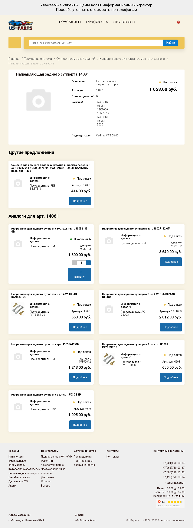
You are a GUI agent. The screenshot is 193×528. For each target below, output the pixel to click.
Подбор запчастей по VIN (56, 456)
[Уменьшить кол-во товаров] (74, 262)
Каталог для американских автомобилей (17, 460)
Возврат (46, 485)
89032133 (103, 117)
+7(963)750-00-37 (173, 467)
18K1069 (102, 109)
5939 (100, 124)
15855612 (103, 113)
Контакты (112, 456)
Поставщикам (83, 456)
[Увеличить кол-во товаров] (88, 262)
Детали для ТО (18, 481)
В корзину (79, 274)
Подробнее (80, 201)
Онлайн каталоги (19, 477)
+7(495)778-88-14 (69, 21)
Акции (12, 485)
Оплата (46, 481)
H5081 (101, 105)
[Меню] (14, 42)
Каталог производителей (24, 469)
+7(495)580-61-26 (96, 21)
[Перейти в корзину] (176, 26)
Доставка (47, 477)
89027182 (103, 101)
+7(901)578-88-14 (123, 21)
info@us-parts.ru (85, 520)
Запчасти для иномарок (23, 473)
